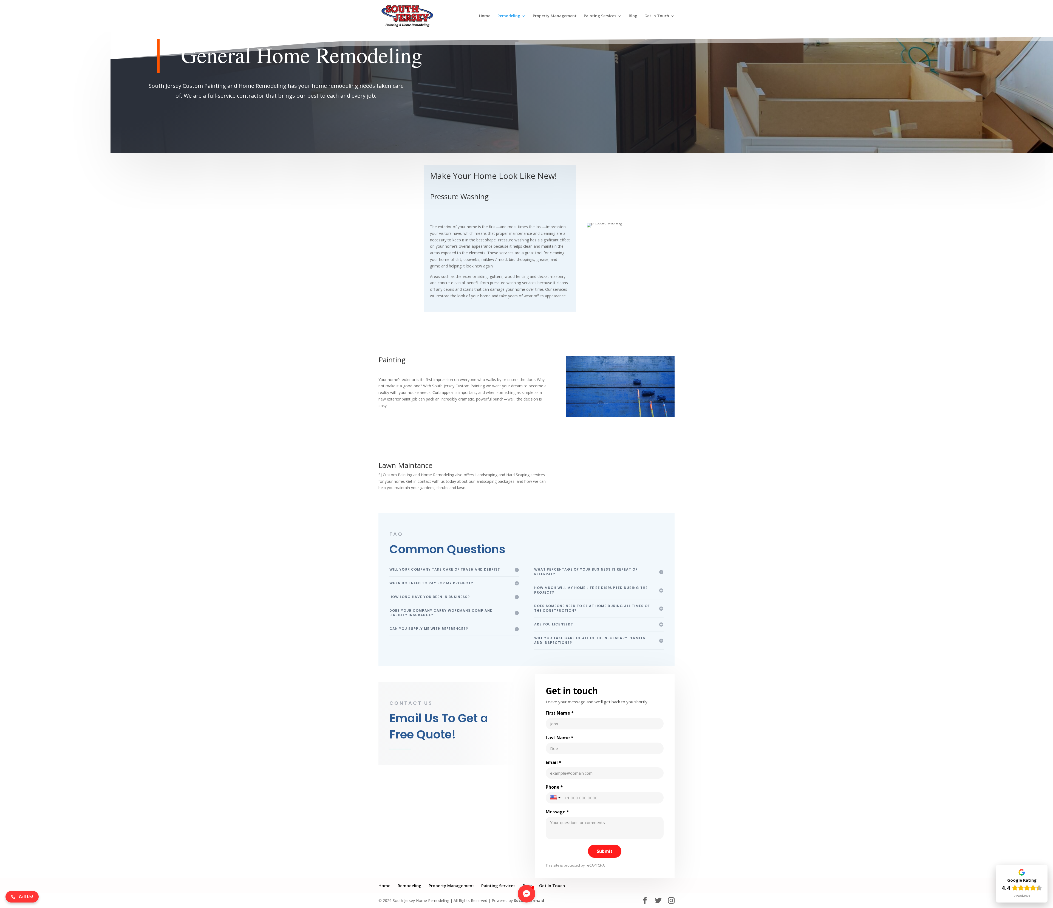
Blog (633, 16)
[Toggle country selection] (555, 797)
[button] (22, 897)
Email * (553, 762)
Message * (557, 811)
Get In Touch (656, 16)
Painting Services (600, 16)
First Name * (560, 713)
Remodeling (508, 16)
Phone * (554, 787)
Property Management (555, 16)
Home (484, 16)
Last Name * (559, 737)
